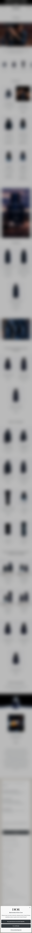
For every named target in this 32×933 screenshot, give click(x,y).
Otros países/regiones (16, 929)
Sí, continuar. (16, 925)
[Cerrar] (30, 907)
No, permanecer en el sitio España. (16, 921)
